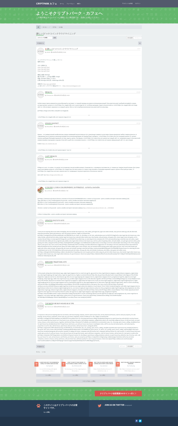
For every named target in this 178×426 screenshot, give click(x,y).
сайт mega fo (51, 156)
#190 (138, 123)
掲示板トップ (46, 27)
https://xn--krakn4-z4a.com (49, 144)
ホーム (62, 3)
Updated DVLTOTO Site (54, 220)
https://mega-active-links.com (54, 175)
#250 (138, 220)
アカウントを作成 (127, 3)
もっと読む (48, 375)
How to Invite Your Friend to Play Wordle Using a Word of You (76, 363)
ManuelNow (50, 126)
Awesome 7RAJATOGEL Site (56, 262)
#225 (138, 156)
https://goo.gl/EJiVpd (44, 67)
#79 (138, 49)
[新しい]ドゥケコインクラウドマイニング (56, 33)
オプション (122, 346)
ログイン (137, 3)
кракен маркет (52, 123)
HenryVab (49, 159)
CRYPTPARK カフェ (46, 3)
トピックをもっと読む (89, 381)
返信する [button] (41, 43)
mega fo (48, 92)
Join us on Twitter (118, 405)
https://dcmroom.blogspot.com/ (72, 86)
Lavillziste (49, 191)
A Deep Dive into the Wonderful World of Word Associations (49, 363)
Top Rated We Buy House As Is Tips (59, 303)
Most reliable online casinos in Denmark (130, 363)
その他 (60, 27)
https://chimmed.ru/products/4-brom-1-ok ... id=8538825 (98, 208)
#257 (138, 303)
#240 (138, 187)
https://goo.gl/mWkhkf (49, 84)
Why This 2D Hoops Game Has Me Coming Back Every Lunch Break (103, 363)
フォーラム (70, 3)
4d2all (48, 52)
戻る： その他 (41, 352)
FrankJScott (50, 223)
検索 (78, 3)
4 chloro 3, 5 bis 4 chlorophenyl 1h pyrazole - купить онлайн (72, 187)
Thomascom (50, 95)
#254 (138, 262)
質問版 (54, 27)
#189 (138, 92)
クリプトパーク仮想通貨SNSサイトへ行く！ (118, 393)
